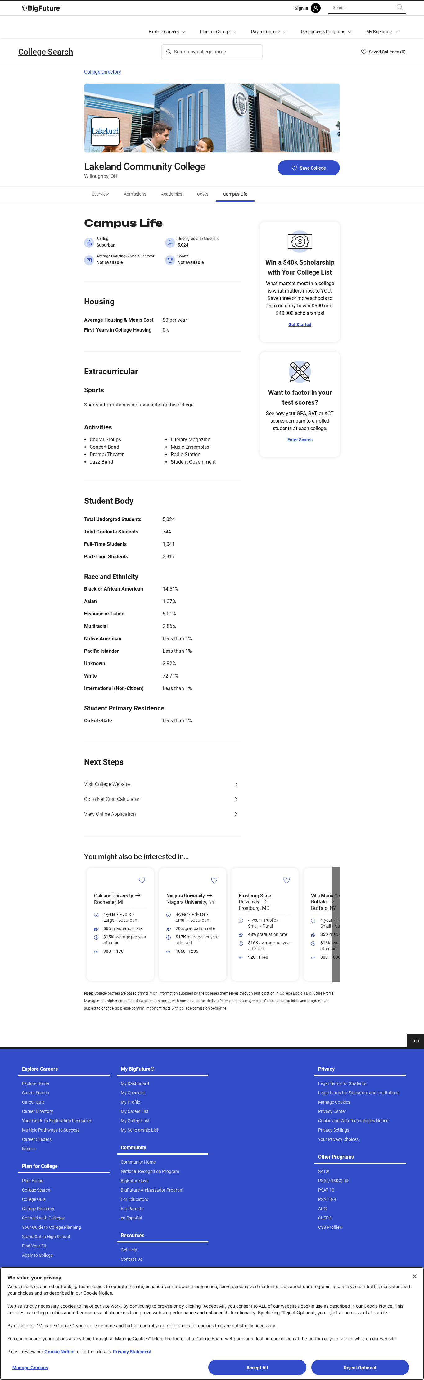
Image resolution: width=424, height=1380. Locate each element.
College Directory (102, 72)
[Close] (415, 1276)
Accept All (257, 1367)
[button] (88, 924)
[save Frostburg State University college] (286, 880)
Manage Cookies (30, 1367)
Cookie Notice (59, 1351)
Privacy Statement (132, 1351)
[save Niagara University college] (214, 880)
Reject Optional (360, 1367)
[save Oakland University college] (142, 880)
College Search (45, 52)
